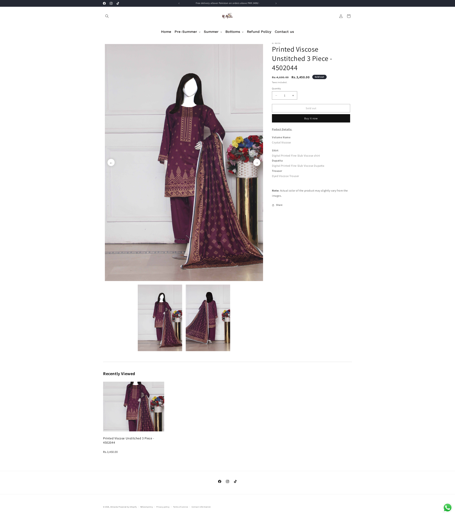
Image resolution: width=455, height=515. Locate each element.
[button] (107, 16)
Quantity (276, 88)
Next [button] (256, 162)
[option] (184, 162)
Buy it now (311, 118)
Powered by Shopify (128, 507)
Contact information (201, 507)
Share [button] (279, 204)
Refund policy (146, 507)
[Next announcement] (276, 3)
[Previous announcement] (179, 3)
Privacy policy (163, 507)
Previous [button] (111, 162)
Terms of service (180, 507)
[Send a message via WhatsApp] (447, 507)
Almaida (114, 507)
